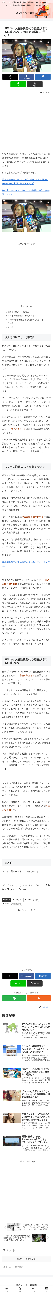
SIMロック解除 (32, 900)
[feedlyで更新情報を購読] (14, 998)
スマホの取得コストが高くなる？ (22, 316)
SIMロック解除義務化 (13, 904)
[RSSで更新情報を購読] (39, 998)
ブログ (7, 900)
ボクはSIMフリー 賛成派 (18, 312)
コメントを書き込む (26, 1259)
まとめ (10, 327)
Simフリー (19, 900)
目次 (23, 306)
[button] (34, 84)
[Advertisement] (26, 122)
